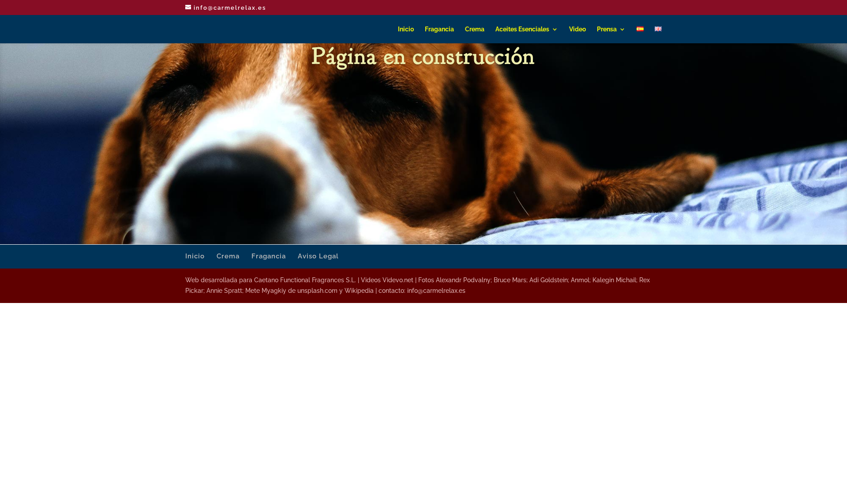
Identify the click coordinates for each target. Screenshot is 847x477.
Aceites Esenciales (522, 29)
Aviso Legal (318, 256)
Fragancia (439, 29)
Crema (474, 29)
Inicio (406, 29)
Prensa (607, 29)
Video (577, 29)
